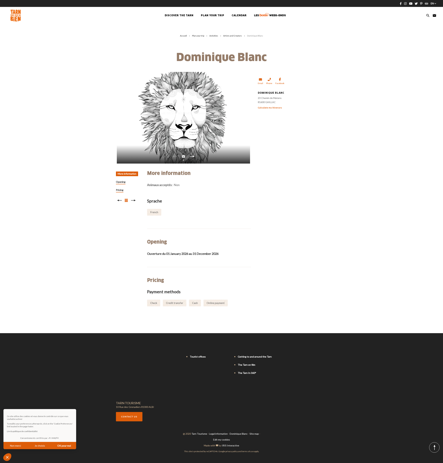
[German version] (127, 357)
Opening (120, 181)
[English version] (122, 357)
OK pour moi (64, 445)
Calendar (239, 15)
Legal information (218, 433)
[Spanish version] (132, 357)
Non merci (15, 445)
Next (192, 157)
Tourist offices (198, 356)
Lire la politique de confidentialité (22, 431)
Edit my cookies (221, 439)
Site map (254, 433)
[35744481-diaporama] (183, 118)
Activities (213, 35)
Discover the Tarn (179, 15)
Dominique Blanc (239, 433)
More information (127, 173)
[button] (7, 457)
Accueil (183, 35)
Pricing (119, 189)
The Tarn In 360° (247, 372)
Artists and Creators (232, 35)
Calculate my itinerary (270, 107)
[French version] (117, 357)
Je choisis (40, 445)
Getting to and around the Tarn (255, 356)
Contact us (129, 416)
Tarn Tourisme (199, 433)
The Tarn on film (246, 364)
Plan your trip (198, 35)
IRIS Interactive (230, 445)
